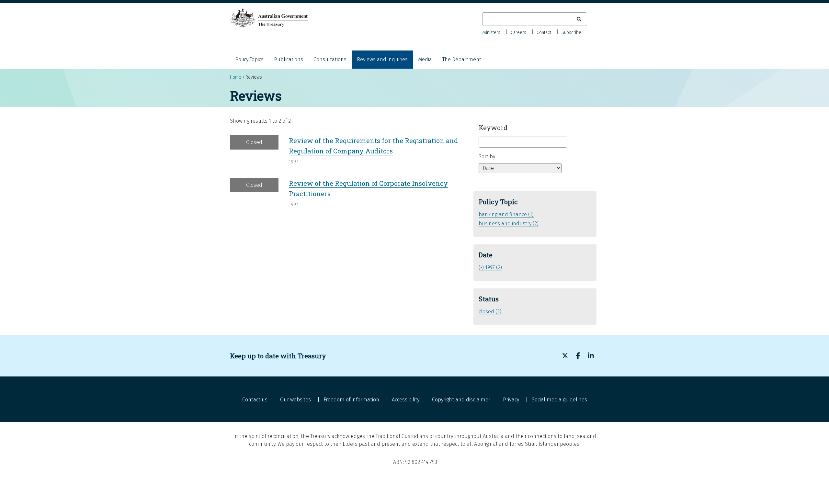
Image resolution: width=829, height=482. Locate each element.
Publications (288, 59)
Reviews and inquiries (382, 59)
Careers (518, 32)
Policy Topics (249, 59)
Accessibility (405, 400)
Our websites (295, 400)
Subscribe (571, 32)
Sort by (487, 156)
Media (425, 59)
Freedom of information (351, 400)
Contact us (254, 400)
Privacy (511, 400)
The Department (461, 59)
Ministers (491, 32)
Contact (544, 32)
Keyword (493, 127)
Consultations (329, 59)
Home (235, 77)
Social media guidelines (559, 400)
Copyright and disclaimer (461, 400)
